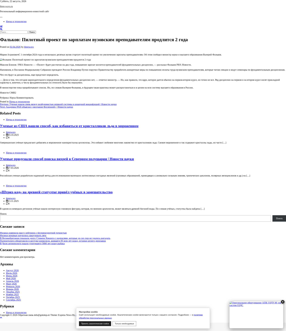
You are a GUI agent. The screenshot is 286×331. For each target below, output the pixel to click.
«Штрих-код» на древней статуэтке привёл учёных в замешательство (56, 192)
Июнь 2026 (11, 276)
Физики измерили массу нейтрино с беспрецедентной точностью (33, 233)
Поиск (3, 214)
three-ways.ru (6, 6)
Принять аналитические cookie (95, 324)
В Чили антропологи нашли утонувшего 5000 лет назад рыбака (32, 243)
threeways (29, 47)
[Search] (1, 29)
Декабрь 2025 (13, 292)
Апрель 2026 (12, 281)
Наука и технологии (16, 21)
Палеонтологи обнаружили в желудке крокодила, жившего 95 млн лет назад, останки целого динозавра (53, 241)
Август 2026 (12, 270)
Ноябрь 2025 (12, 294)
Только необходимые (124, 324)
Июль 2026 (11, 273)
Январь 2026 (12, 289)
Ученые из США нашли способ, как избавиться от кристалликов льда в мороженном (69, 126)
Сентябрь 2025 (13, 300)
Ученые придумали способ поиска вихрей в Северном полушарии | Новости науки (67, 159)
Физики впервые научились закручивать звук (23, 235)
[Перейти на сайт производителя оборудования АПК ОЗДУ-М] (256, 314)
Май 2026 (11, 278)
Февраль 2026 (13, 286)
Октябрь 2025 (13, 297)
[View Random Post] (1, 26)
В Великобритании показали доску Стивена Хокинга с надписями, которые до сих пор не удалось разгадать (55, 238)
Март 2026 (11, 284)
